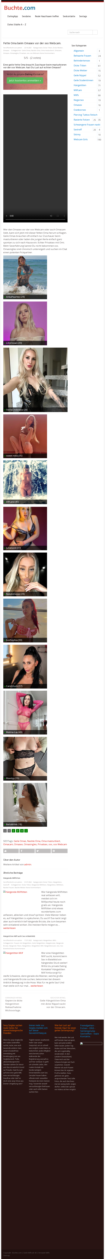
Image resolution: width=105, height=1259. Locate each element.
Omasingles (14, 53)
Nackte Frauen (8, 887)
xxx (28, 53)
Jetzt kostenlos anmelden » (25, 80)
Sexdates (26, 16)
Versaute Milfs (43, 1253)
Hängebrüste (50, 943)
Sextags (83, 16)
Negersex (79, 100)
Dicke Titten (47, 48)
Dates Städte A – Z (16, 25)
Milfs (54, 940)
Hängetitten (57, 882)
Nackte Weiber (20, 887)
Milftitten (59, 885)
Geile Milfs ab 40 (30, 1253)
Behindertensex (82, 60)
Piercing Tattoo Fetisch (85, 114)
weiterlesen (9, 928)
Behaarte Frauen (82, 55)
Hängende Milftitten (11, 878)
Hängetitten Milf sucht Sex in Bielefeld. (19, 936)
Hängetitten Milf (37, 946)
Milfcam (78, 90)
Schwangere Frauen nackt (87, 124)
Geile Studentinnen (83, 80)
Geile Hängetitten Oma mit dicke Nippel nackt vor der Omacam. (53, 1003)
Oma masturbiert (47, 50)
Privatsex (22, 53)
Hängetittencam (50, 946)
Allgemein (79, 50)
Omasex (6, 50)
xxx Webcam (35, 53)
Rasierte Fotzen (82, 119)
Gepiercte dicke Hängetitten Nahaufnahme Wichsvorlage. (13, 1004)
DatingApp (12, 16)
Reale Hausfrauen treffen (47, 16)
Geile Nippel (80, 75)
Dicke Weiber (58, 48)
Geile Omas (26, 50)
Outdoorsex (80, 109)
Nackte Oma (35, 50)
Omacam (58, 50)
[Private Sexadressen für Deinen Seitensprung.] (19, 8)
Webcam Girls (81, 139)
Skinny (77, 134)
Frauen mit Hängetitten (22, 943)
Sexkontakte (69, 16)
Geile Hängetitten (38, 943)
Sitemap (6, 1255)
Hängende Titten (15, 946)
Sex (58, 946)
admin (19, 48)
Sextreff (6, 885)
